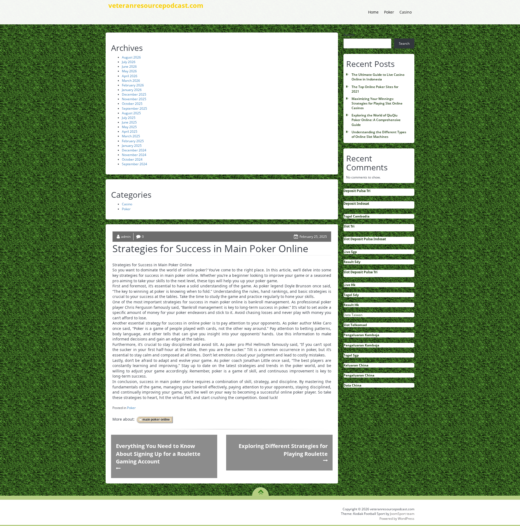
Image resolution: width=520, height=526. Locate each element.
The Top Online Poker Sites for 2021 (375, 89)
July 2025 (128, 117)
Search (348, 35)
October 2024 (132, 159)
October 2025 (132, 103)
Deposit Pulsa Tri (356, 191)
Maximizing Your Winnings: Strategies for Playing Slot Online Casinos (377, 103)
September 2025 (134, 108)
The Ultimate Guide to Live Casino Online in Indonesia (378, 77)
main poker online (156, 419)
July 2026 (128, 62)
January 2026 (132, 89)
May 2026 (129, 71)
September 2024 (134, 164)
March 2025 (131, 136)
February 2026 (133, 85)
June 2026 (129, 66)
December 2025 (134, 94)
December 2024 (134, 150)
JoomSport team (402, 513)
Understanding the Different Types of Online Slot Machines (379, 134)
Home (373, 12)
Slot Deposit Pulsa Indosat (364, 239)
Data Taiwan (352, 315)
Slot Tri (349, 226)
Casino (405, 12)
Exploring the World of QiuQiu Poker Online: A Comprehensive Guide (376, 120)
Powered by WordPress (396, 518)
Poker (389, 12)
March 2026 (131, 80)
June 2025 (129, 122)
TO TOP (260, 490)
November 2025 (134, 99)
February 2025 (133, 141)
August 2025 (131, 113)
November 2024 (134, 154)
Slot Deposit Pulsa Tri (360, 272)
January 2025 (132, 145)
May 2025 (129, 127)
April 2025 (129, 131)
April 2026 (129, 76)
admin (126, 236)
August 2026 (131, 57)
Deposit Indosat (356, 203)
